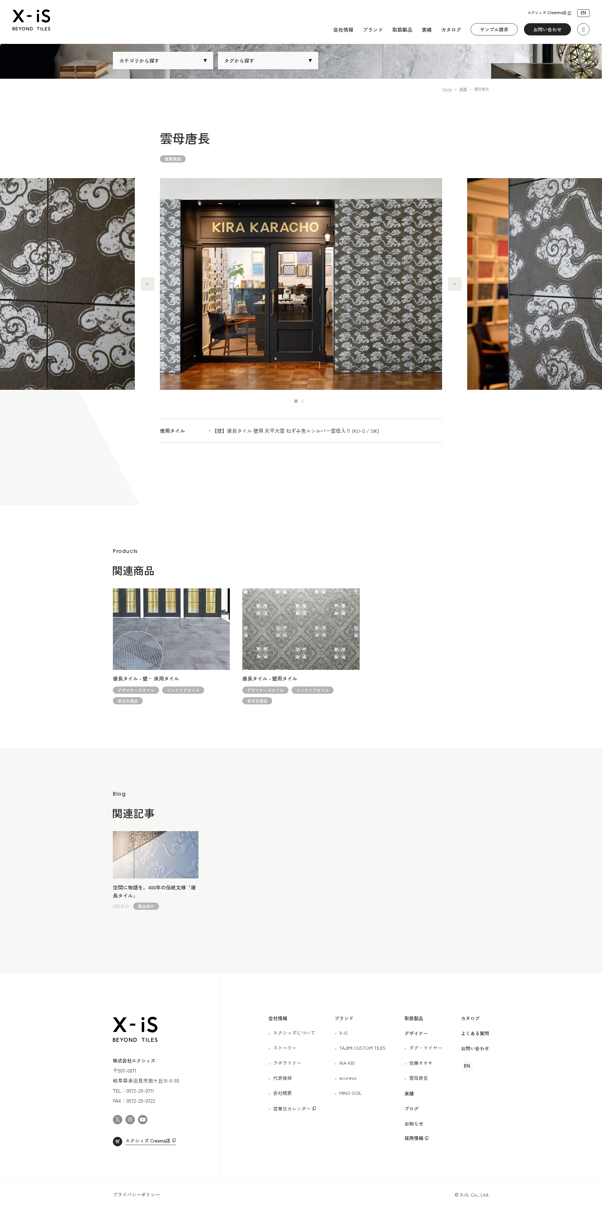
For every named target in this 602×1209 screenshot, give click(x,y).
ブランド (373, 29)
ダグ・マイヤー (425, 1047)
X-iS (343, 1032)
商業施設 (173, 159)
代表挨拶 (282, 1077)
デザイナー (416, 1033)
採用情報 (413, 1138)
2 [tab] (303, 401)
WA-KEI (347, 1062)
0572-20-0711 (140, 1090)
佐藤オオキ (421, 1062)
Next (454, 283)
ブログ (411, 1108)
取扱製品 (402, 29)
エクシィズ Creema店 (547, 13)
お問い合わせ (547, 29)
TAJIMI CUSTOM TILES (362, 1047)
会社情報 (343, 29)
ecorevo (347, 1077)
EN (583, 13)
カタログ (451, 29)
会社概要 (282, 1093)
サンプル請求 (494, 29)
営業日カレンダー (292, 1108)
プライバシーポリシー (136, 1194)
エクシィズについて (294, 1032)
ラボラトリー (287, 1062)
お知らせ (413, 1123)
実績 (427, 29)
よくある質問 (475, 1033)
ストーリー (285, 1047)
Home (447, 89)
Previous (147, 283)
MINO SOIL (350, 1093)
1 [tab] (296, 401)
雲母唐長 (418, 1077)
